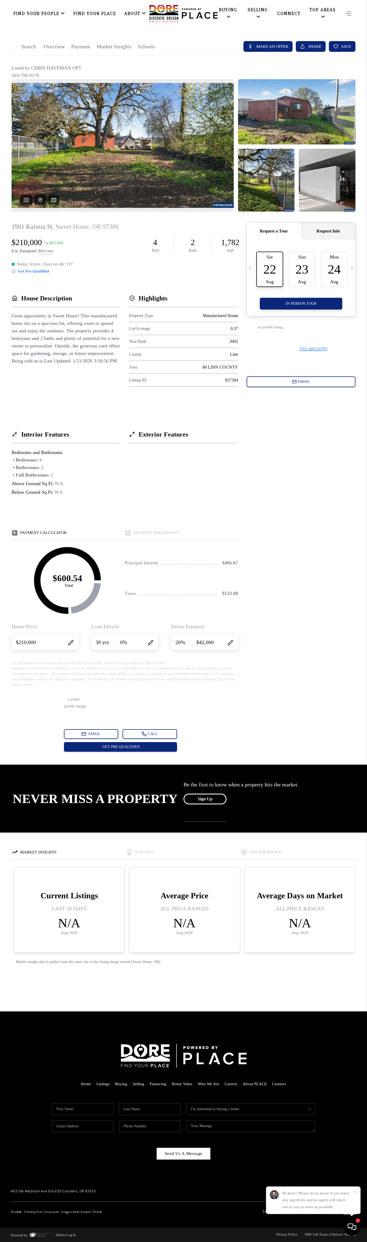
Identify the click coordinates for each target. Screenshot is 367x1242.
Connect (289, 13)
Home (86, 1084)
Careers (231, 1084)
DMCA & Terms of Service (324, 1234)
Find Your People (36, 13)
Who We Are (208, 1084)
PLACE (97, 1212)
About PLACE (255, 1084)
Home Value (182, 1084)
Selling (138, 1084)
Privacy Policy (287, 1234)
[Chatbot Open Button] (352, 1227)
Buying (121, 1084)
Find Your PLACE (94, 13)
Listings (103, 1084)
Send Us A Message (184, 1153)
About (132, 13)
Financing (158, 1084)
